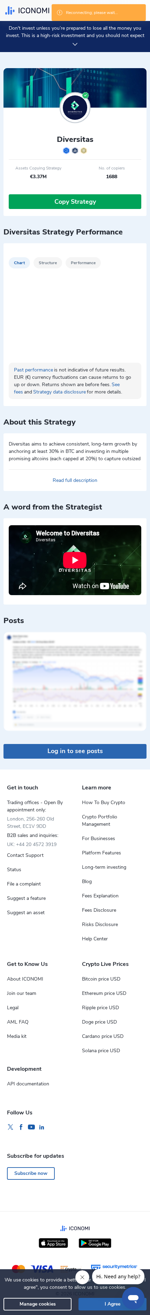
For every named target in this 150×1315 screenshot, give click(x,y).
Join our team (21, 993)
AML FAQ (18, 1022)
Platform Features (101, 853)
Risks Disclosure (100, 924)
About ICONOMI (25, 979)
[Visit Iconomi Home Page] (27, 10)
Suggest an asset (26, 912)
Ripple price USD (100, 1007)
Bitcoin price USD (101, 979)
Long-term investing (104, 867)
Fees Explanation (100, 896)
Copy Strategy (75, 201)
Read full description (75, 480)
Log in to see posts (75, 751)
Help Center (95, 938)
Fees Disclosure (99, 910)
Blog (87, 881)
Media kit (17, 1036)
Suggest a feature (26, 898)
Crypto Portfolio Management (99, 821)
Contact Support (25, 855)
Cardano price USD (102, 1036)
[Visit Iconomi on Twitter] (10, 1127)
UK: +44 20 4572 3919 (32, 844)
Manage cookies (38, 1304)
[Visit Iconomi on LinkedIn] (41, 1127)
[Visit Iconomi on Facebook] (20, 1127)
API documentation (28, 1084)
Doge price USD (99, 1022)
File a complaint (24, 884)
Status (14, 869)
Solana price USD (101, 1050)
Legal (12, 1007)
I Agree (112, 1304)
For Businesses (98, 838)
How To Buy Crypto (103, 802)
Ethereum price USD (104, 993)
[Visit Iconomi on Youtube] (31, 1127)
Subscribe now (30, 1173)
